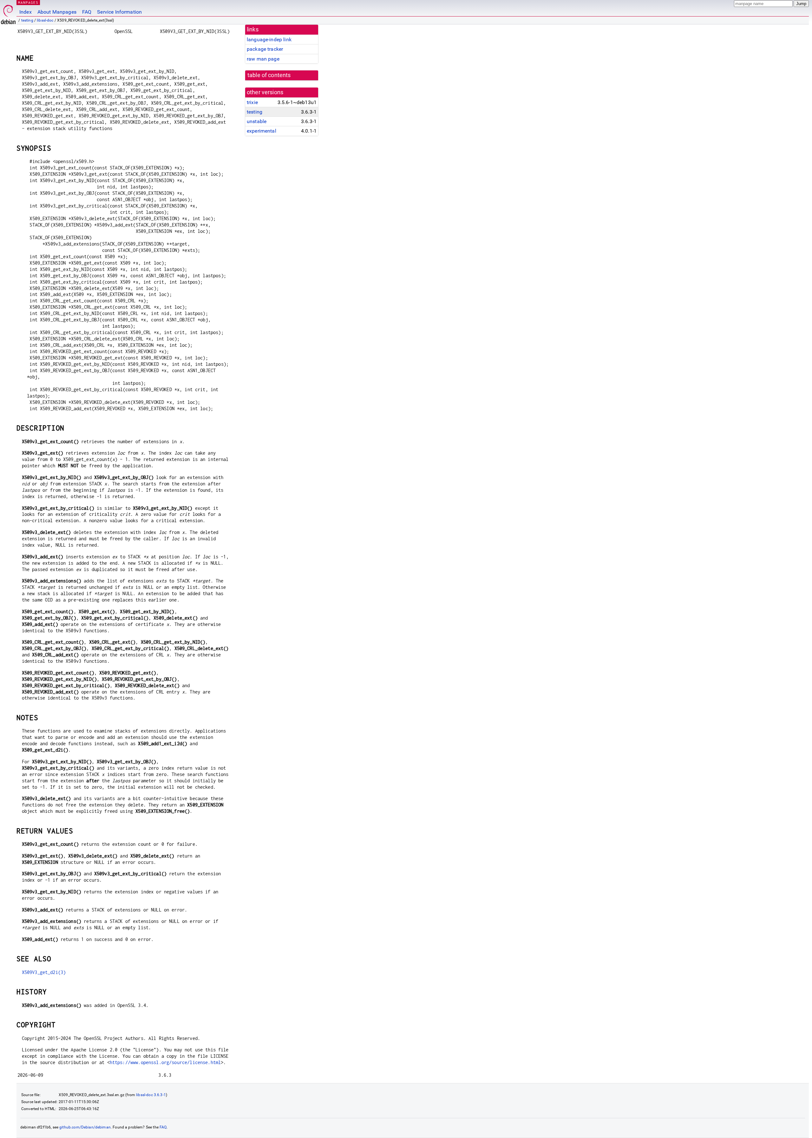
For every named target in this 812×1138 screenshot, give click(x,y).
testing (27, 20)
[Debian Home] (8, 13)
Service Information (119, 12)
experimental (261, 131)
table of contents (269, 75)
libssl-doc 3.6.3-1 (151, 1095)
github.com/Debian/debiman (85, 1127)
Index (25, 12)
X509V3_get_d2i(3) (44, 972)
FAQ (86, 12)
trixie (252, 102)
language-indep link (269, 39)
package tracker (265, 49)
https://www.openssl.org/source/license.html (165, 1062)
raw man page (263, 59)
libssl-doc (45, 20)
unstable (256, 121)
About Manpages (56, 12)
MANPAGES (28, 2)
